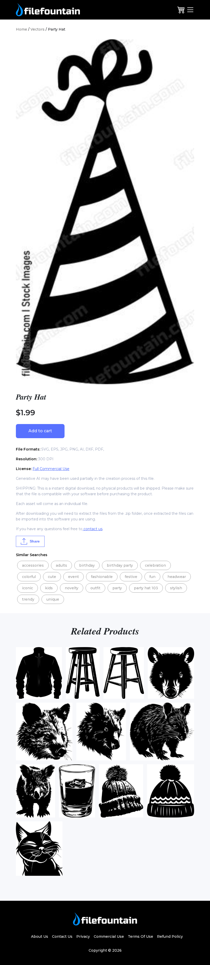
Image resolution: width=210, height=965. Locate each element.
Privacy (83, 936)
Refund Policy (170, 936)
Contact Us (62, 936)
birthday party (120, 565)
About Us (39, 936)
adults (61, 565)
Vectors (37, 29)
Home (21, 29)
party (117, 588)
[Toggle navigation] (190, 10)
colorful (29, 576)
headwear (176, 576)
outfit (95, 588)
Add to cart (40, 430)
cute (52, 576)
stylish (176, 588)
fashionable (102, 576)
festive (131, 576)
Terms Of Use (140, 936)
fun (152, 576)
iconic (27, 588)
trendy (28, 599)
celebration (155, 565)
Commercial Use (109, 936)
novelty (71, 588)
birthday (87, 565)
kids (49, 588)
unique (52, 599)
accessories (33, 565)
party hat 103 (146, 588)
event (73, 576)
